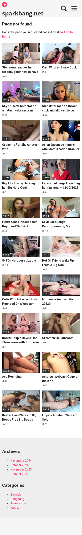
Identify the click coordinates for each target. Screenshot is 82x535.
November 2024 (21, 460)
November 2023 (21, 469)
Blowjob (16, 494)
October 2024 (20, 465)
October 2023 (20, 474)
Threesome (18, 503)
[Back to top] (74, 526)
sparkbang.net (23, 13)
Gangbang (17, 499)
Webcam (16, 507)
